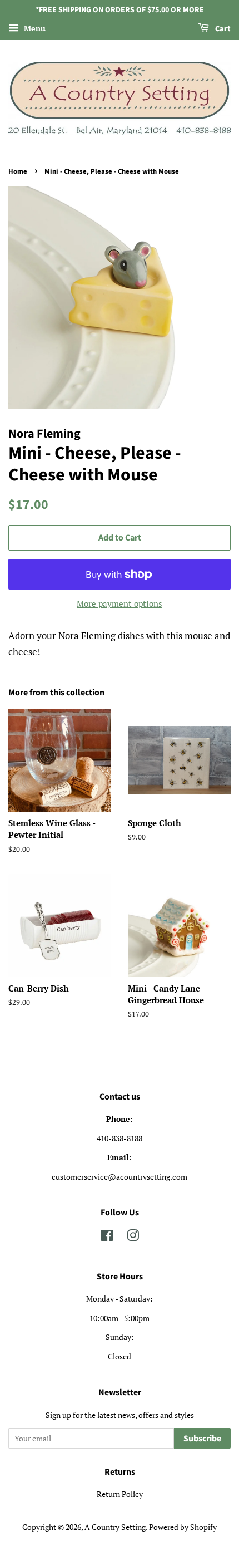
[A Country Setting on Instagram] (133, 1237)
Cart (222, 29)
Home (17, 171)
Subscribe (202, 1438)
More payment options (119, 603)
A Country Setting (115, 1526)
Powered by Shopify (183, 1526)
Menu (34, 28)
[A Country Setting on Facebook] (107, 1237)
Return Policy (120, 1494)
